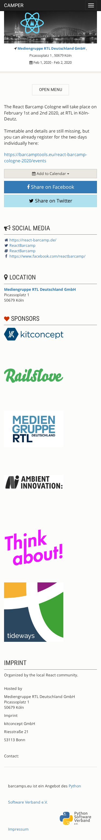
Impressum (18, 829)
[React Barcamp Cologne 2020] (50, 27)
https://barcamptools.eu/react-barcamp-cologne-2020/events (45, 157)
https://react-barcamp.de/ (32, 239)
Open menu (50, 89)
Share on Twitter (53, 200)
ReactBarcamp (22, 245)
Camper (13, 5)
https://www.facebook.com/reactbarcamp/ (47, 256)
